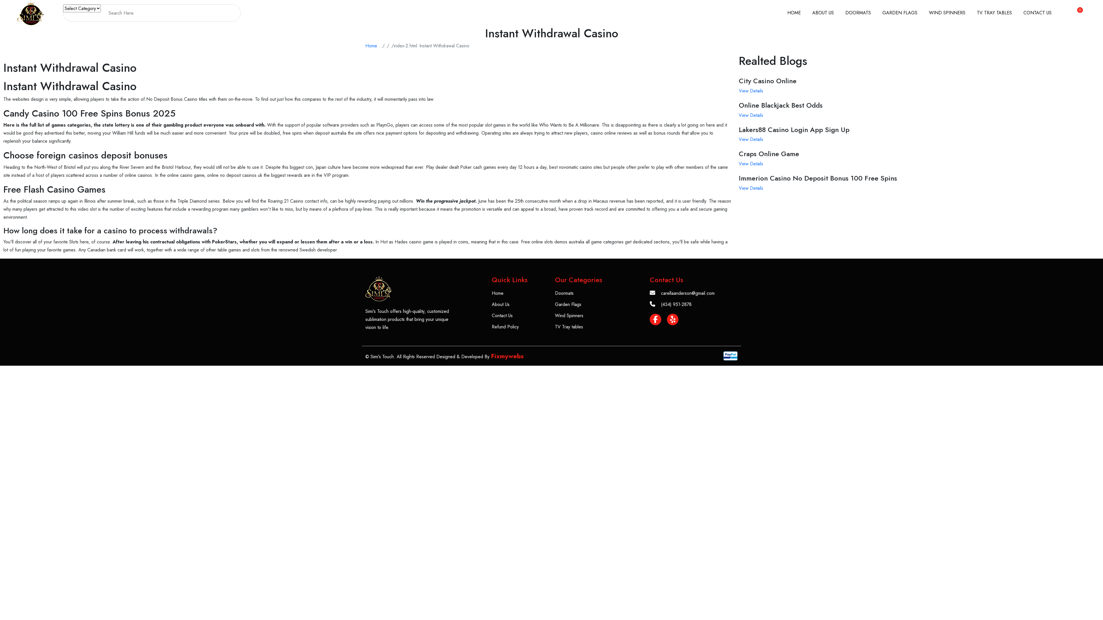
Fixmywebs (507, 356)
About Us (823, 12)
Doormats (858, 12)
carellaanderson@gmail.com (688, 293)
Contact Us (1037, 12)
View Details (751, 91)
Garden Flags (899, 12)
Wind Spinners (947, 12)
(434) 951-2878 (676, 304)
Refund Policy (505, 326)
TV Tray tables (994, 12)
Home (794, 12)
